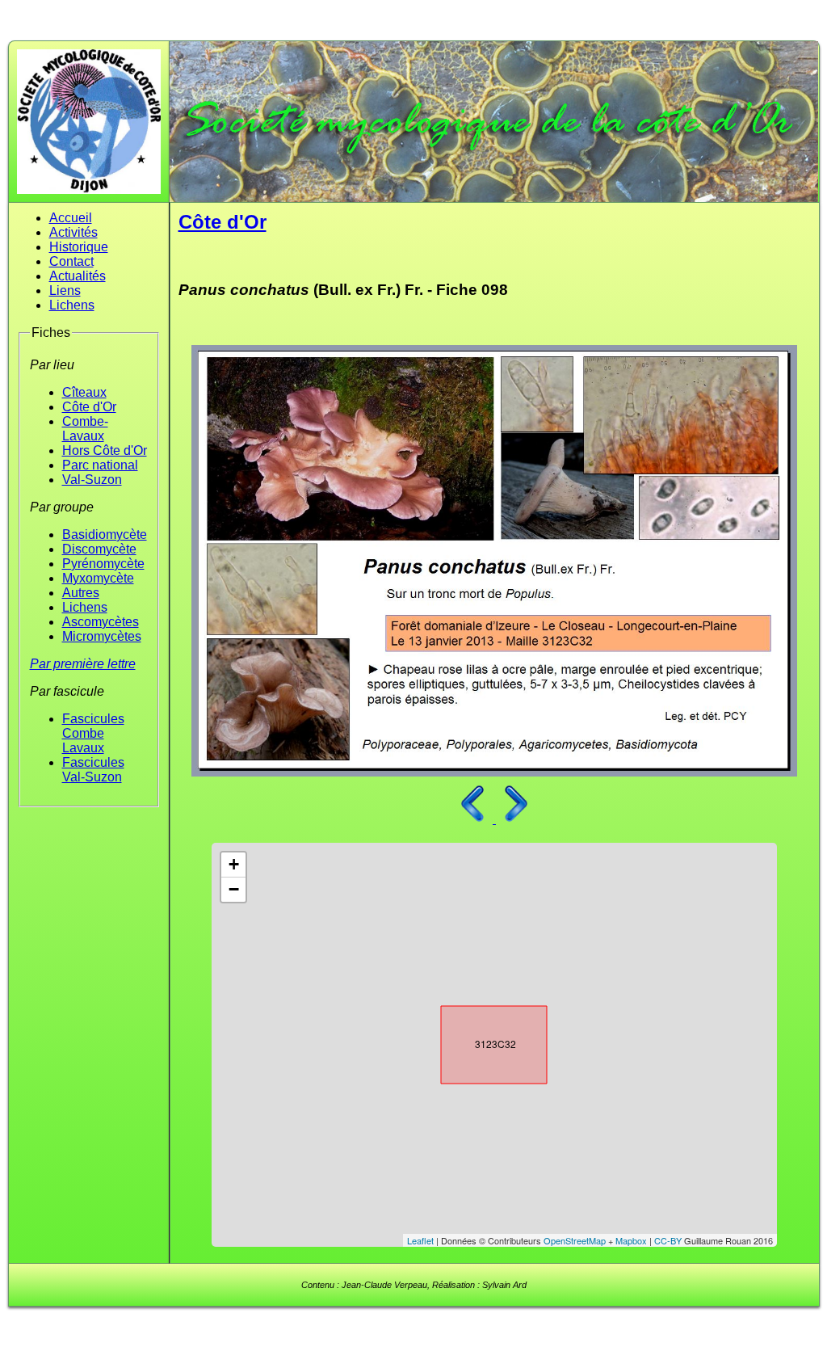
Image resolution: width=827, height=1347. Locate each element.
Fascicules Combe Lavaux (93, 733)
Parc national (100, 465)
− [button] (234, 889)
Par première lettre (83, 664)
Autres (80, 593)
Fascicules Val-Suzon (93, 770)
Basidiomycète (104, 534)
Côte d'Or (89, 407)
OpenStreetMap (575, 1240)
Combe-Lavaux (85, 429)
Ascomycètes (100, 622)
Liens (65, 290)
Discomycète (99, 549)
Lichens (71, 305)
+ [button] (234, 864)
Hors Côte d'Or (104, 450)
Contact (71, 261)
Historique (78, 247)
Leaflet (420, 1240)
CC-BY (668, 1240)
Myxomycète (98, 578)
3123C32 (480, 1041)
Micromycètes (101, 636)
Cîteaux (84, 392)
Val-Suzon (92, 479)
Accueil (70, 218)
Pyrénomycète (103, 563)
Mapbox (631, 1240)
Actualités (77, 276)
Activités (73, 232)
